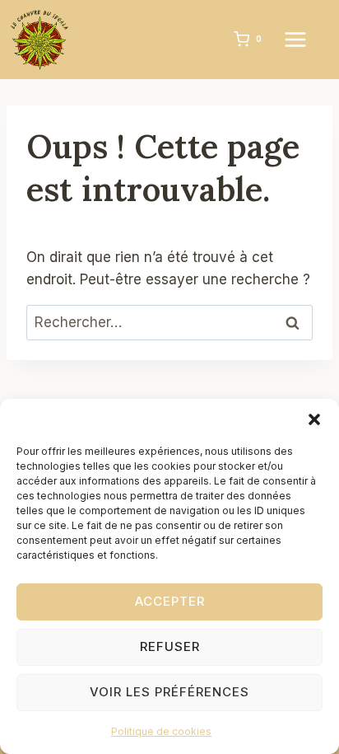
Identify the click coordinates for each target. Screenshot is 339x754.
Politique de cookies (161, 731)
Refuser (170, 646)
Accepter (170, 601)
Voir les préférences (169, 692)
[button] (314, 419)
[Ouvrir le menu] (303, 39)
